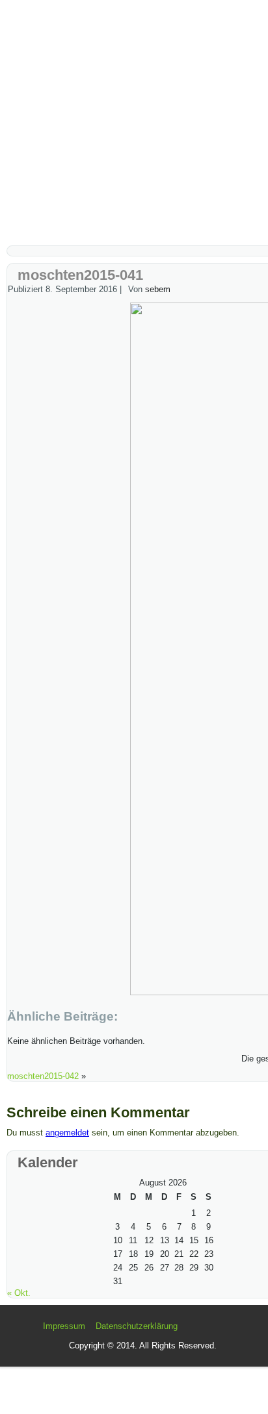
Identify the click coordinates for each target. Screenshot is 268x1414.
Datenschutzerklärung (137, 1326)
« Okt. (19, 1293)
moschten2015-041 (80, 275)
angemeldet (67, 1132)
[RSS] (29, 1331)
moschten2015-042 (43, 1076)
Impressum (64, 1326)
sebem (157, 289)
